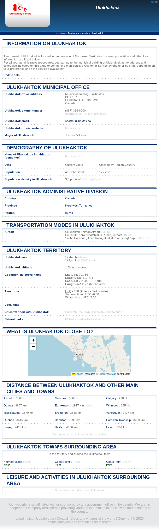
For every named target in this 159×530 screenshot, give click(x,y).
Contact (62, 518)
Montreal (60, 398)
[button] (33, 340)
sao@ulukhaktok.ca (78, 121)
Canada (70, 198)
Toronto (8, 398)
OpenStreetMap (107, 373)
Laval (109, 427)
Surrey (8, 427)
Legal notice (25, 518)
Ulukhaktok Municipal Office (48, 87)
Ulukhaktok (108, 7)
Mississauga (12, 412)
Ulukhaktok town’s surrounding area (61, 446)
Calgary (111, 398)
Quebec (9, 420)
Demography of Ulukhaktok (46, 147)
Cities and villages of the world (92, 518)
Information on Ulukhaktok (46, 43)
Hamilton (60, 420)
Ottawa (8, 405)
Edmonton (62, 405)
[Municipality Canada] (23, 9)
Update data (12, 75)
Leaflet (79, 373)
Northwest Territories (67, 33)
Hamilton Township (118, 420)
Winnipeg (112, 405)
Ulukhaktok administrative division (57, 191)
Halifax (59, 427)
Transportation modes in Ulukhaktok (60, 225)
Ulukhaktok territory (38, 250)
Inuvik (85, 33)
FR (156, 2)
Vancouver (113, 412)
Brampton (61, 412)
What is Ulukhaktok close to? (50, 331)
